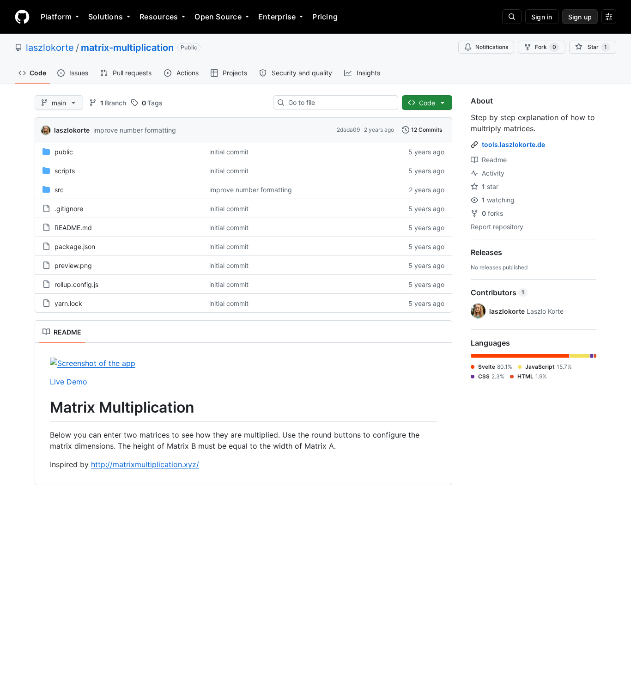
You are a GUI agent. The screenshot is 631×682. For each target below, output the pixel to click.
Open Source (218, 16)
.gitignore (69, 209)
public (64, 152)
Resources (159, 16)
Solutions (105, 16)
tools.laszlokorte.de (513, 144)
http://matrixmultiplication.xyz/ (145, 464)
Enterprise (277, 16)
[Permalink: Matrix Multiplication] (43, 407)
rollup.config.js (76, 284)
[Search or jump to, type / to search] (512, 16)
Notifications (491, 46)
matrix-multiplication (127, 47)
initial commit (229, 152)
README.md (73, 227)
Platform (56, 16)
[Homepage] (22, 16)
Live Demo (68, 381)
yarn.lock (68, 303)
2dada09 (348, 129)
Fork (545, 46)
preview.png (73, 265)
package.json (75, 246)
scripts (65, 171)
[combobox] (339, 103)
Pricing (325, 16)
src (59, 190)
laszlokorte (50, 47)
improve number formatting (134, 130)
